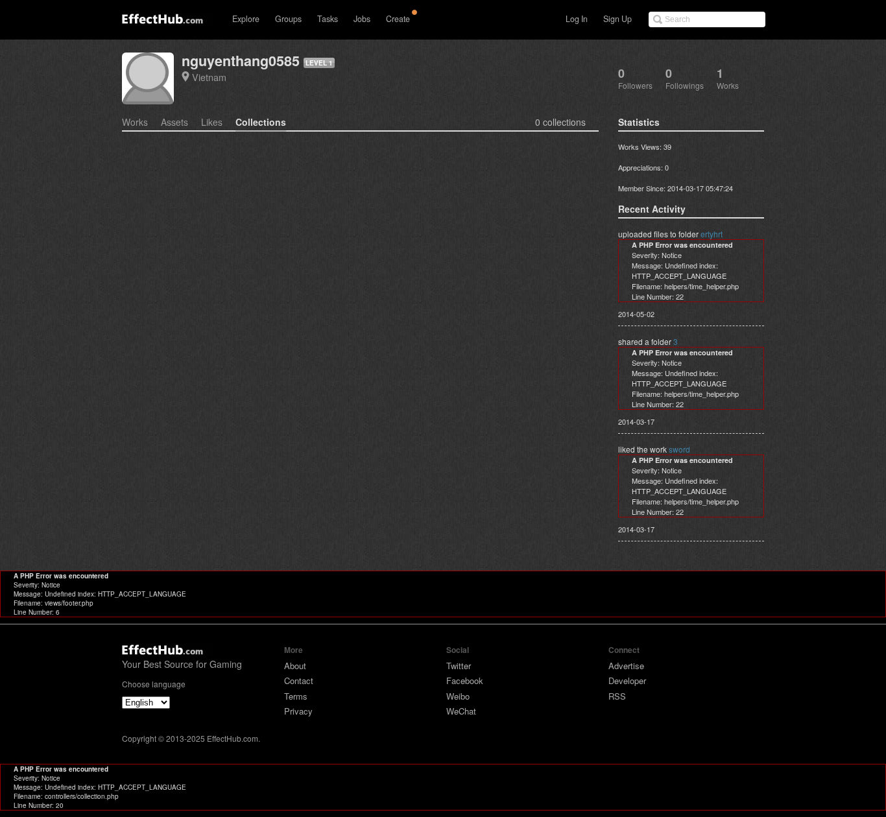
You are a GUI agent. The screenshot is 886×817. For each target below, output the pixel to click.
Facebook (464, 680)
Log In (577, 19)
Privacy (298, 711)
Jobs (361, 19)
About (295, 665)
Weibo (458, 696)
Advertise (626, 665)
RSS (617, 696)
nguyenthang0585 (241, 61)
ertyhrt (711, 233)
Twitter (458, 665)
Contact (298, 680)
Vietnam (209, 77)
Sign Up (617, 19)
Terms (295, 696)
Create (398, 19)
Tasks (327, 19)
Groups (288, 19)
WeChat (461, 711)
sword (679, 449)
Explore (245, 19)
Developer (627, 680)
